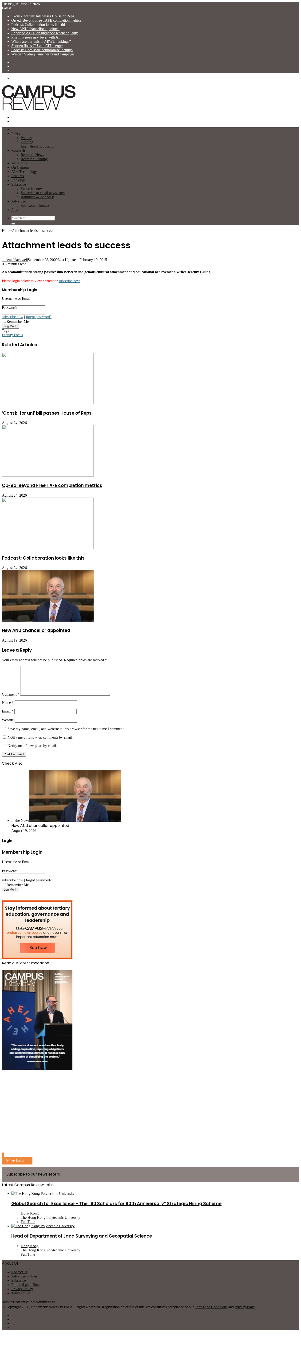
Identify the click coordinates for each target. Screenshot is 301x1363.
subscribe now (69, 281)
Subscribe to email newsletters (43, 193)
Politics (26, 138)
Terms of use (20, 1293)
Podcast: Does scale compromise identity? (42, 50)
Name (8, 703)
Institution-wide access (37, 197)
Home (6, 231)
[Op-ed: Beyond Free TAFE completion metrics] (48, 475)
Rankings (18, 180)
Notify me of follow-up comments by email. (40, 737)
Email (7, 711)
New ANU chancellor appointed (35, 29)
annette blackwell (15, 260)
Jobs (14, 210)
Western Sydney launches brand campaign (42, 54)
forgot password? (38, 317)
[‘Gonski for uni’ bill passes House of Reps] (48, 403)
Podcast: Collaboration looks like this (38, 25)
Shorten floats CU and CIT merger (37, 46)
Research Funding (34, 159)
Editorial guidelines (25, 1285)
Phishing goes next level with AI (35, 37)
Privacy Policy (22, 1289)
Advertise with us (24, 1276)
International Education (38, 146)
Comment (10, 694)
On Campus (20, 167)
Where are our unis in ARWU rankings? (41, 41)
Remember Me (18, 321)
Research (18, 150)
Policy (16, 134)
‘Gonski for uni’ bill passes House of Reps (42, 16)
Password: (9, 308)
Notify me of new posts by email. (32, 746)
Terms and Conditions (211, 1307)
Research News (32, 155)
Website (8, 720)
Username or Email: (17, 298)
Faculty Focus (12, 335)
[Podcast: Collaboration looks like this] (48, 548)
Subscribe (18, 184)
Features (17, 176)
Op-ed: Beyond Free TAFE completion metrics (46, 20)
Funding (27, 142)
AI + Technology (24, 172)
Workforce (19, 163)
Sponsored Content (35, 205)
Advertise (18, 201)
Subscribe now (32, 189)
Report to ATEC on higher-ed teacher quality (44, 33)
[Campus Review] (39, 109)
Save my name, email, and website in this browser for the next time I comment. (66, 729)
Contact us (19, 1272)
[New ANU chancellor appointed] (48, 620)
